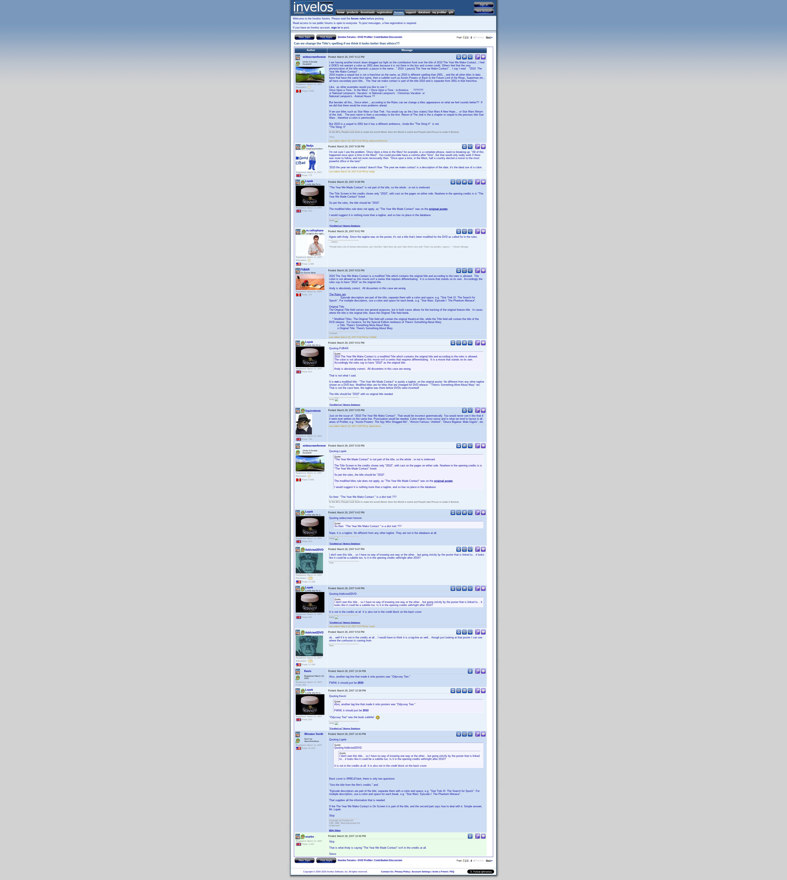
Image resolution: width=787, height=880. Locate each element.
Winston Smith (313, 734)
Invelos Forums (347, 37)
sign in (335, 27)
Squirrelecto (313, 410)
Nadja (309, 145)
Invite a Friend (440, 871)
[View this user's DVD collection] (470, 58)
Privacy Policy (402, 871)
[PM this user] (458, 58)
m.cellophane (314, 230)
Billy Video (335, 830)
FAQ (452, 871)
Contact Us (387, 871)
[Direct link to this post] (477, 58)
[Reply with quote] (483, 58)
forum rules (358, 18)
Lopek (309, 181)
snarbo (309, 836)
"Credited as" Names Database (344, 226)
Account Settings (421, 871)
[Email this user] (458, 183)
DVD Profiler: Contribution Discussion (380, 37)
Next (488, 37)
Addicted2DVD (314, 549)
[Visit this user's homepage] (464, 58)
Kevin (307, 671)
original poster (438, 208)
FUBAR (304, 269)
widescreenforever (314, 56)
